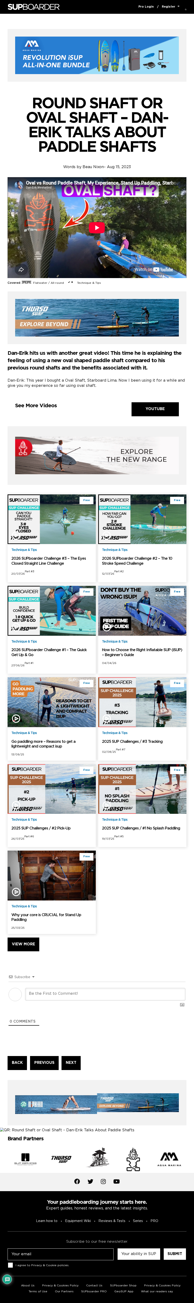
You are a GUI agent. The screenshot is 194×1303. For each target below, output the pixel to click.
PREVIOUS (44, 1063)
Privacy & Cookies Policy (162, 1285)
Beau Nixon (93, 167)
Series (138, 1221)
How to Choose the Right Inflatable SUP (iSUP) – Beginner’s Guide (142, 652)
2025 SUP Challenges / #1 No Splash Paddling (141, 828)
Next (190, 1160)
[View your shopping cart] (178, 6)
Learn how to (46, 1221)
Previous (4, 1160)
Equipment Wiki (78, 1221)
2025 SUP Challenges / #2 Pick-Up (41, 828)
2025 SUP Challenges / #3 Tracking (132, 742)
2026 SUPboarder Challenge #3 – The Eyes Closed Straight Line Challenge (48, 561)
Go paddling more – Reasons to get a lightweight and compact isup (43, 744)
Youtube (155, 409)
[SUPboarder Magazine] (34, 7)
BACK (17, 1063)
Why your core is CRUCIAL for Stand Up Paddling (46, 917)
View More (23, 944)
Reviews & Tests (111, 1221)
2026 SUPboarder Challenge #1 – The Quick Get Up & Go (49, 652)
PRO (154, 1221)
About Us (28, 1285)
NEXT (71, 1063)
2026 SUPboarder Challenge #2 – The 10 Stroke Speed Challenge (137, 561)
